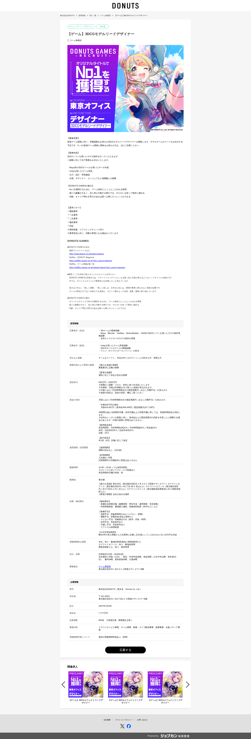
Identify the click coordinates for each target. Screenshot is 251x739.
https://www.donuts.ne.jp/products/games (86, 254)
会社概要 (107, 720)
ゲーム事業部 (105, 16)
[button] (187, 684)
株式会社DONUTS (67, 16)
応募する (125, 650)
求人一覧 (92, 16)
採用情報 (81, 16)
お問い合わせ (142, 720)
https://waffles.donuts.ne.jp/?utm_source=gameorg (90, 261)
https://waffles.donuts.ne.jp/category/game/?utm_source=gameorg (97, 267)
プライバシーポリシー (123, 720)
